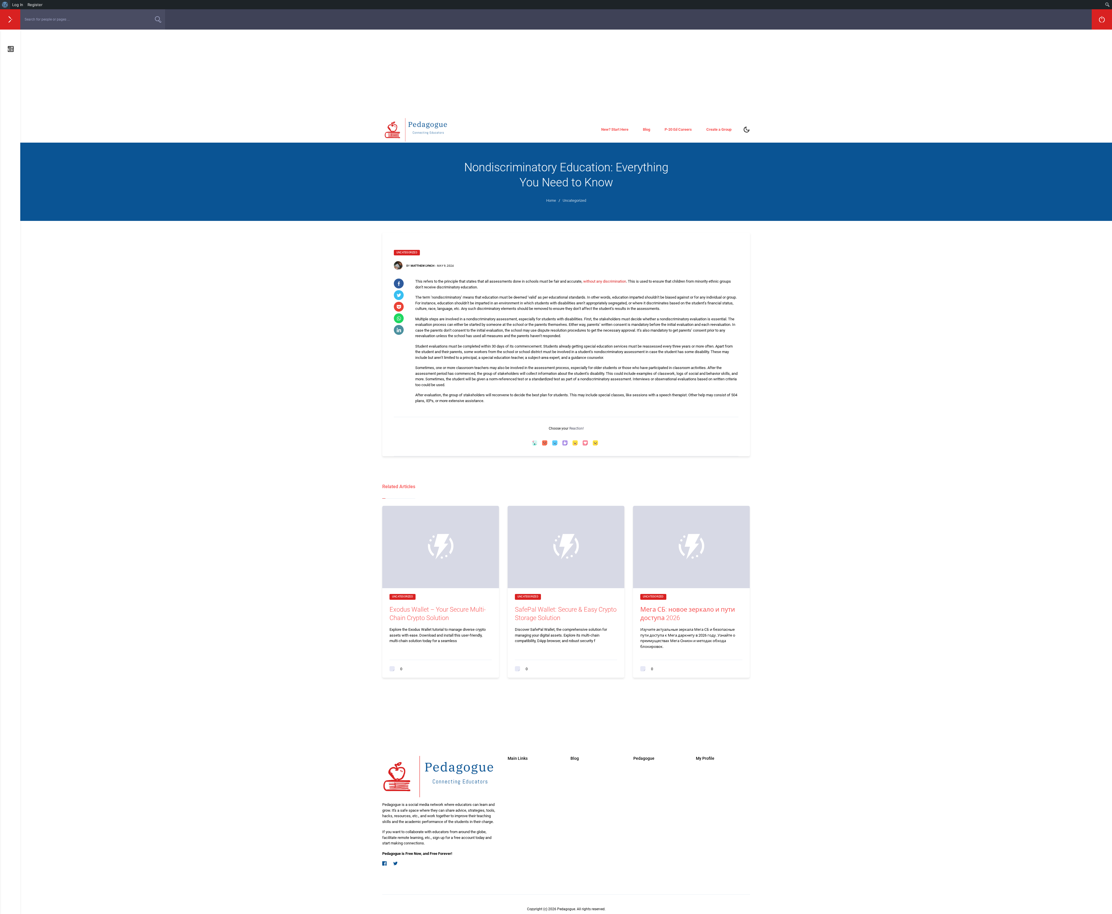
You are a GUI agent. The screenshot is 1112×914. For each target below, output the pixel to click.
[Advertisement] (566, 73)
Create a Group (718, 129)
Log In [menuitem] (17, 4)
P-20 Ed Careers (678, 129)
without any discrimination (604, 281)
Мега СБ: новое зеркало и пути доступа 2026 (687, 614)
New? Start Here (614, 129)
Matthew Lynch (422, 265)
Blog (646, 129)
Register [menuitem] (35, 4)
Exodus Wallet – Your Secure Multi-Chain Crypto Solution (437, 614)
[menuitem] (5, 4)
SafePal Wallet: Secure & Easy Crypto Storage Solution (566, 614)
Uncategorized (406, 252)
